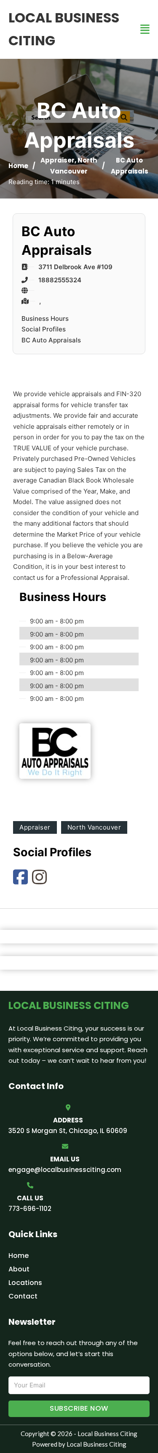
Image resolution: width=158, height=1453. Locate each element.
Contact (22, 1296)
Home (18, 165)
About (18, 1269)
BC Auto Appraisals (51, 340)
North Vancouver (94, 827)
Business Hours (45, 318)
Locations (25, 1283)
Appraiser (57, 160)
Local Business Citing (63, 29)
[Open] (145, 29)
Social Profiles (43, 329)
